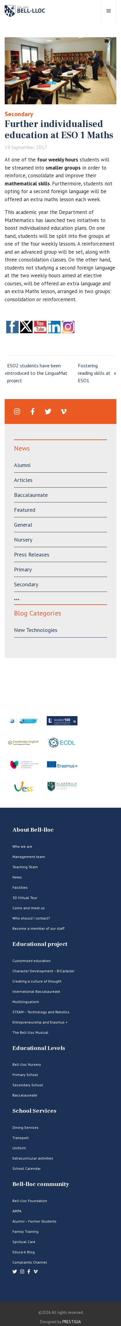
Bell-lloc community (40, 1184)
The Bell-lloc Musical (30, 1032)
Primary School (25, 1074)
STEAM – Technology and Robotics (40, 1012)
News (17, 877)
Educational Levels (38, 1048)
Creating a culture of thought (36, 981)
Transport (20, 1137)
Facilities (20, 887)
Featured (24, 509)
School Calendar (26, 1168)
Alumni (22, 465)
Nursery (23, 539)
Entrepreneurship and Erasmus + (40, 1022)
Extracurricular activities (32, 1158)
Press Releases (31, 554)
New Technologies (35, 629)
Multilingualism (25, 1001)
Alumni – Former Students (34, 1221)
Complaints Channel (29, 1262)
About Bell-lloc (33, 829)
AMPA (16, 1211)
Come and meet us (28, 908)
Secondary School (27, 1085)
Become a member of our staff (38, 928)
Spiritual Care (23, 1241)
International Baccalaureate (36, 991)
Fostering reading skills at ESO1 (94, 373)
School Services (34, 1111)
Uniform (19, 1148)
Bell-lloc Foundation (29, 1200)
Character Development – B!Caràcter (43, 971)
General (23, 524)
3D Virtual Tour (24, 897)
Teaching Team (25, 867)
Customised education (31, 960)
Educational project (39, 944)
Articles (23, 480)
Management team (28, 856)
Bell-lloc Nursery (26, 1064)
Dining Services (25, 1127)
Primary (23, 569)
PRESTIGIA (71, 1321)
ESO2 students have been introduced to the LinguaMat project (37, 373)
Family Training (25, 1231)
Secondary (19, 114)
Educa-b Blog (23, 1252)
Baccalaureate (31, 494)
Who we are (22, 846)
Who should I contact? (31, 918)
